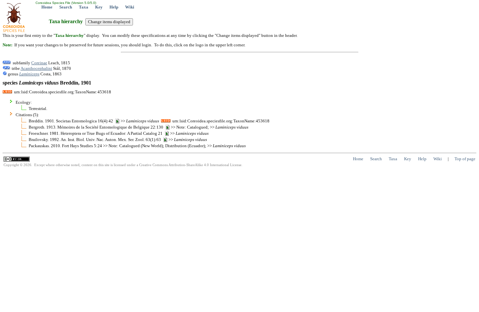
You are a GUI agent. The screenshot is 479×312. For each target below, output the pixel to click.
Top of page (465, 158)
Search (65, 7)
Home (46, 7)
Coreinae (39, 62)
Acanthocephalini (36, 68)
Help (113, 7)
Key (99, 7)
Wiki (129, 7)
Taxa (83, 7)
